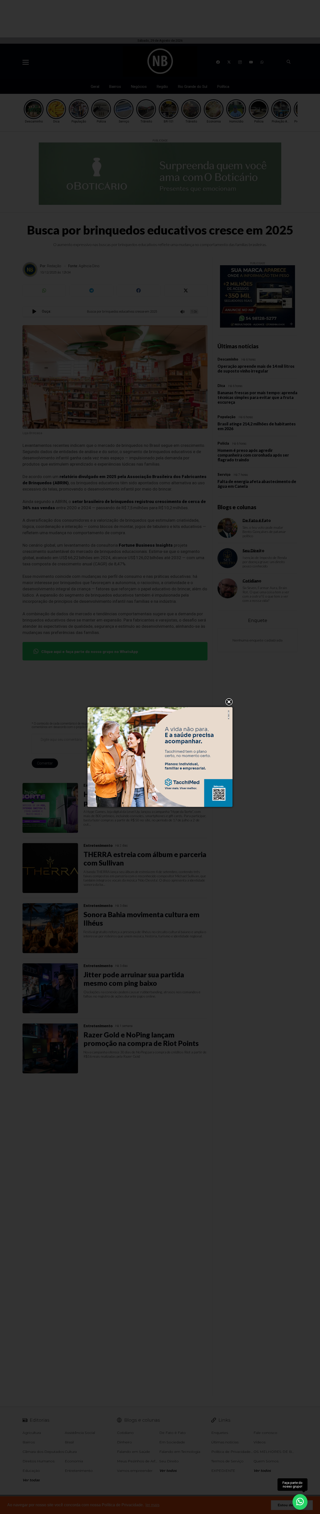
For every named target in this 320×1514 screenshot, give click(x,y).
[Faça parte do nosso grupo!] (300, 1501)
